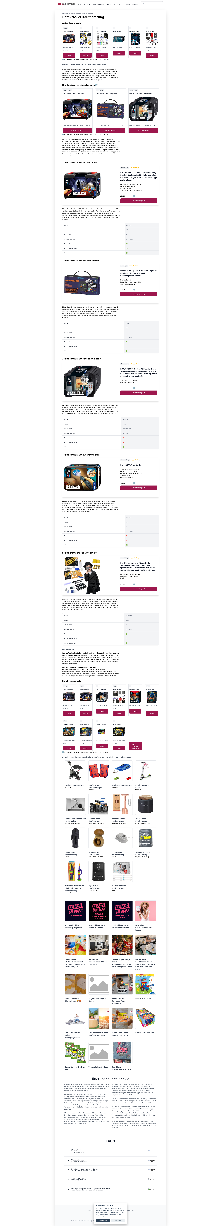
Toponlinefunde (66, 13)
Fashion (109, 4)
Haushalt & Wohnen (98, 4)
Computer (135, 4)
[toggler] (151, 1151)
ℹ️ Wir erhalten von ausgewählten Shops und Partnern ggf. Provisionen (85, 59)
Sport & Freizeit (118, 4)
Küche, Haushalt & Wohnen (73, 823)
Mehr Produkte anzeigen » (135, 746)
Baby (79, 4)
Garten (128, 4)
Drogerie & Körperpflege (119, 823)
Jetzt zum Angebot (77, 130)
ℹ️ (134, 196)
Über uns (91, 1210)
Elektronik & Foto (93, 890)
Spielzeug (87, 4)
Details (69, 55)
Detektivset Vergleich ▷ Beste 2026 (84, 13)
